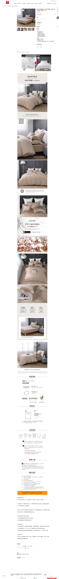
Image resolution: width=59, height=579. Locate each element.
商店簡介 (22, 577)
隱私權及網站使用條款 (23, 578)
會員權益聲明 (35, 578)
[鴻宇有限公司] (7, 2)
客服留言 (35, 577)
